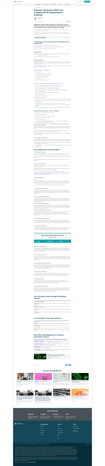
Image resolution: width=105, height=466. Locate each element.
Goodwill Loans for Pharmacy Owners (59, 396)
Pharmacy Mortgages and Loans (77, 396)
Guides (43, 7)
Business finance (60, 430)
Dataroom (68, 4)
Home (35, 7)
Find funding (42, 430)
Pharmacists (39, 7)
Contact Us (42, 434)
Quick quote (42, 432)
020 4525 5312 (75, 426)
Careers (41, 428)
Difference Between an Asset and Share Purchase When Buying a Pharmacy (80, 381)
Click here (49, 358)
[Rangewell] (19, 1)
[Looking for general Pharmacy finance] (69, 358)
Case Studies (59, 428)
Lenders (58, 438)
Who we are (42, 426)
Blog (64, 4)
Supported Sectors (60, 432)
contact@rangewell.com (77, 428)
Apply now (87, 1)
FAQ (58, 436)
